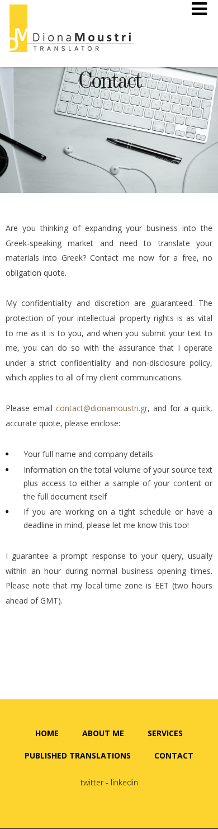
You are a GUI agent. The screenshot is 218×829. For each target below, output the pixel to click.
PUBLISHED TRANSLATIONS (78, 755)
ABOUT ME (103, 733)
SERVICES (165, 733)
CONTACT (173, 755)
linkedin (124, 782)
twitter (91, 782)
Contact (109, 82)
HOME (47, 733)
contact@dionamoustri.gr (102, 408)
